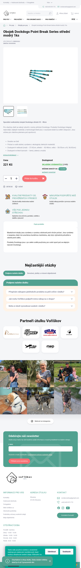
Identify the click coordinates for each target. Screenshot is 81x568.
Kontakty (6, 2)
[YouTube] (67, 507)
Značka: (9, 43)
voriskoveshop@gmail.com (70, 498)
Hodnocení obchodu (18, 2)
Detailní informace (9, 155)
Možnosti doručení (48, 172)
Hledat (50, 13)
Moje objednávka (8, 517)
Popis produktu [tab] (39, 224)
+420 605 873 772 (67, 502)
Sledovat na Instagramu (42, 421)
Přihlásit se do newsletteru (19, 461)
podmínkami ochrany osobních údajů (40, 455)
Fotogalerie (30, 2)
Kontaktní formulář (67, 515)
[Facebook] (58, 507)
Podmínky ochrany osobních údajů (14, 514)
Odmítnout (52, 552)
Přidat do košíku (31, 178)
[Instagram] (62, 507)
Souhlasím (67, 552)
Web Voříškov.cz (8, 507)
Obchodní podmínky (9, 511)
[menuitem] (7, 19)
